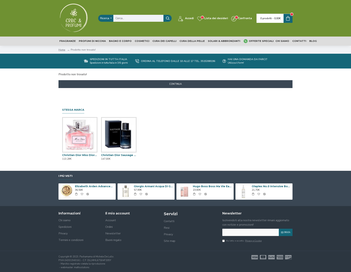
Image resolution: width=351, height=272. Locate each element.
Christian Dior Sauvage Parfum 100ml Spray (118, 155)
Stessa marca (73, 109)
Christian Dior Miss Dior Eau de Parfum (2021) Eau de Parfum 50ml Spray (79, 155)
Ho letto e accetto (244, 240)
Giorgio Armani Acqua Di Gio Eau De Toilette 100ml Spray (153, 186)
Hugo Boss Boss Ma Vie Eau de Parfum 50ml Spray (212, 186)
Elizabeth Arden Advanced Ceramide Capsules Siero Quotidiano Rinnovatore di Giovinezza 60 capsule (94, 186)
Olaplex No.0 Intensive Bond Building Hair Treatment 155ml (271, 186)
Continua (175, 84)
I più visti (65, 176)
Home (61, 50)
